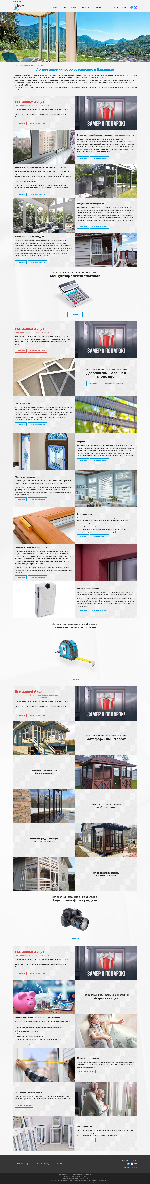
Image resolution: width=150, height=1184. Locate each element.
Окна (64, 7)
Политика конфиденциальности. (81, 1174)
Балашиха (17, 1)
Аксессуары (86, 7)
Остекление (52, 7)
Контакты (60, 1164)
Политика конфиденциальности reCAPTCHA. (75, 1178)
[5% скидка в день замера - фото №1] (44, 1065)
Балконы (74, 7)
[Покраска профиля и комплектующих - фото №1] (106, 562)
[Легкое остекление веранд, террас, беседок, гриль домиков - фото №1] (106, 181)
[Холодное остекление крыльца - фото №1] (44, 215)
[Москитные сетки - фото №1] (106, 414)
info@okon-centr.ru (130, 1167)
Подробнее (83, 158)
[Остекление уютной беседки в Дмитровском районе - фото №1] (106, 772)
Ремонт (99, 7)
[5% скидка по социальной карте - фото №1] (106, 1099)
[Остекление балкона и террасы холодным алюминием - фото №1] (44, 874)
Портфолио (75, 939)
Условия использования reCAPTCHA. (75, 1176)
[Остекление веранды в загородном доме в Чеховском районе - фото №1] (44, 806)
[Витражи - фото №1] (44, 451)
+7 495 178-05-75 (122, 7)
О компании (18, 1164)
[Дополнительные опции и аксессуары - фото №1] (44, 376)
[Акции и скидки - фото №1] (44, 997)
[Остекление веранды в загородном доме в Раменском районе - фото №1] (106, 840)
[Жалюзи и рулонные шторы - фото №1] (106, 488)
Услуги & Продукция (45, 1164)
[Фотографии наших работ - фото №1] (44, 738)
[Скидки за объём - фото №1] (44, 1133)
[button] (39, 752)
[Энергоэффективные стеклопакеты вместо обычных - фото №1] (106, 1031)
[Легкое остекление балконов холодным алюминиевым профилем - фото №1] (44, 147)
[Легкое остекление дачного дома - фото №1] (106, 250)
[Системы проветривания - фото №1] (44, 599)
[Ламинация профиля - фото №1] (44, 525)
